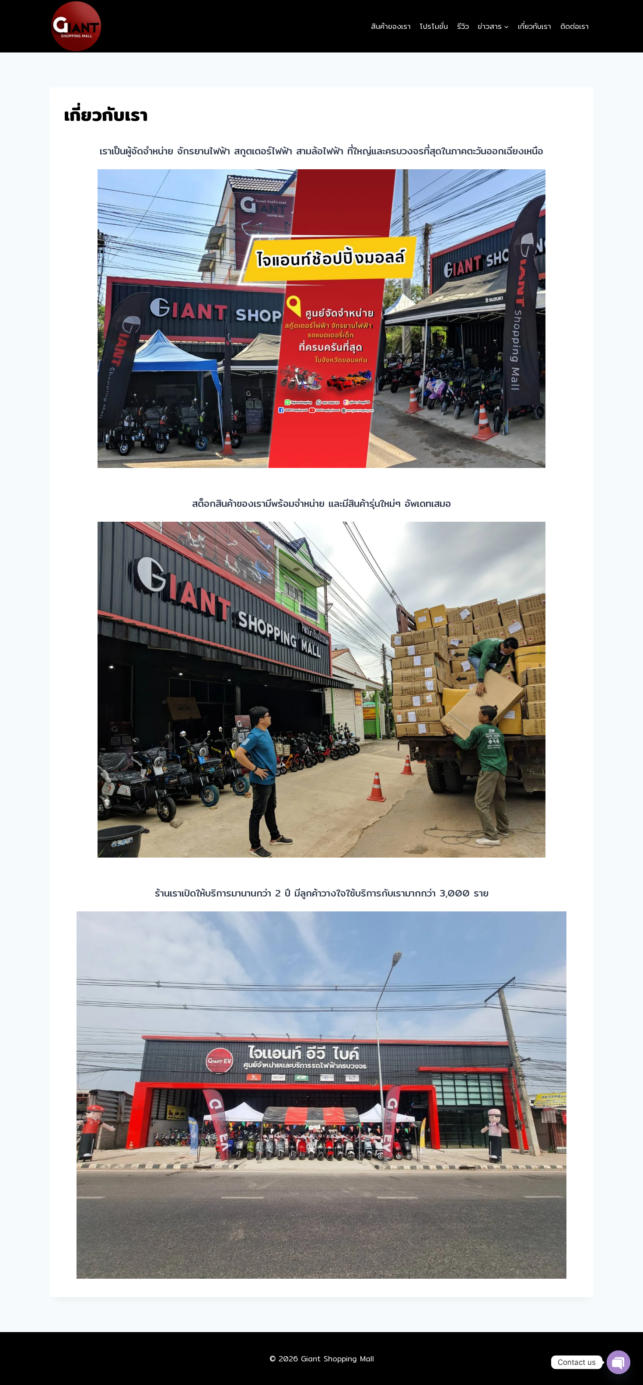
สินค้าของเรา (391, 26)
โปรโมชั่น (433, 26)
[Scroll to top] (618, 1346)
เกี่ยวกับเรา (534, 26)
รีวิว (463, 26)
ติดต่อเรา (574, 26)
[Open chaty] (618, 1362)
